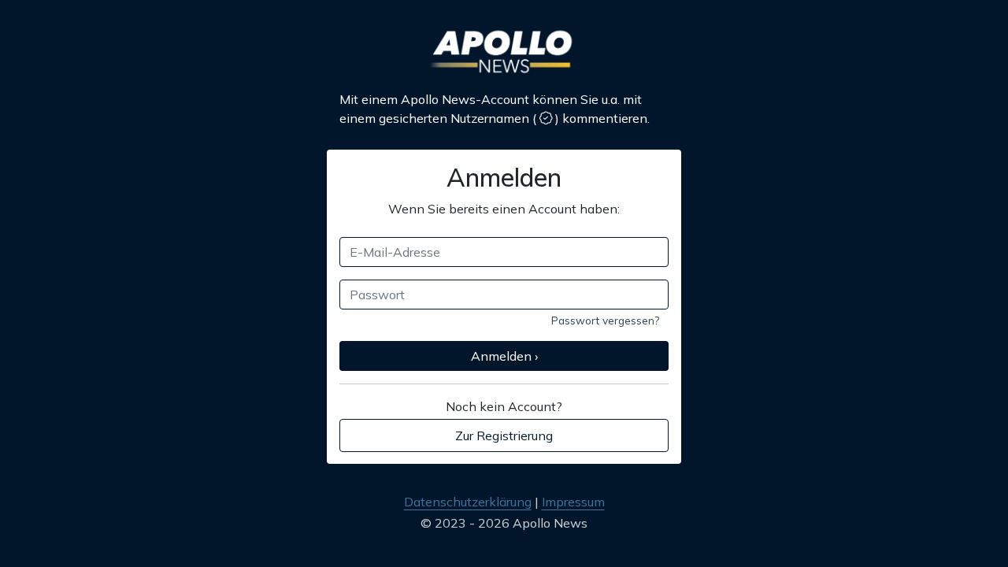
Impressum (573, 502)
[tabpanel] (504, 289)
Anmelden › (504, 356)
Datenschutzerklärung (468, 502)
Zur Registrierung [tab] (504, 435)
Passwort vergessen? (605, 320)
